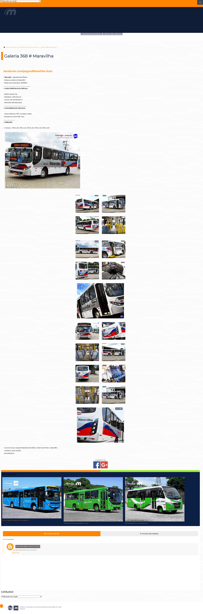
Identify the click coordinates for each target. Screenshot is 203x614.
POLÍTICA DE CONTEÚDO (91, 34)
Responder (15, 552)
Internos (15, 47)
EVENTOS (117, 34)
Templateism (82, 613)
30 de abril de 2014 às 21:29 (29, 546)
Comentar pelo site (52, 533)
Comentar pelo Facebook (149, 533)
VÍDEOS (107, 34)
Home (8, 47)
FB (17, 546)
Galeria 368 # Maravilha (48, 47)
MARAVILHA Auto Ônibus (29, 47)
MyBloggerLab (91, 613)
